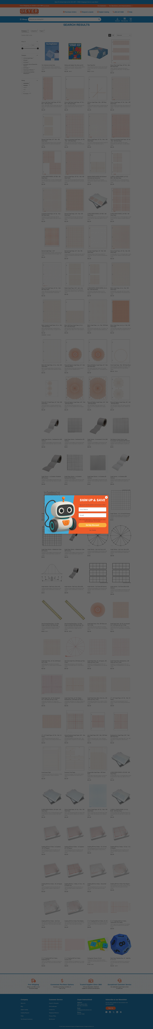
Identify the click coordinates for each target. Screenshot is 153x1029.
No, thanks (92, 530)
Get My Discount (92, 525)
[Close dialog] (106, 497)
